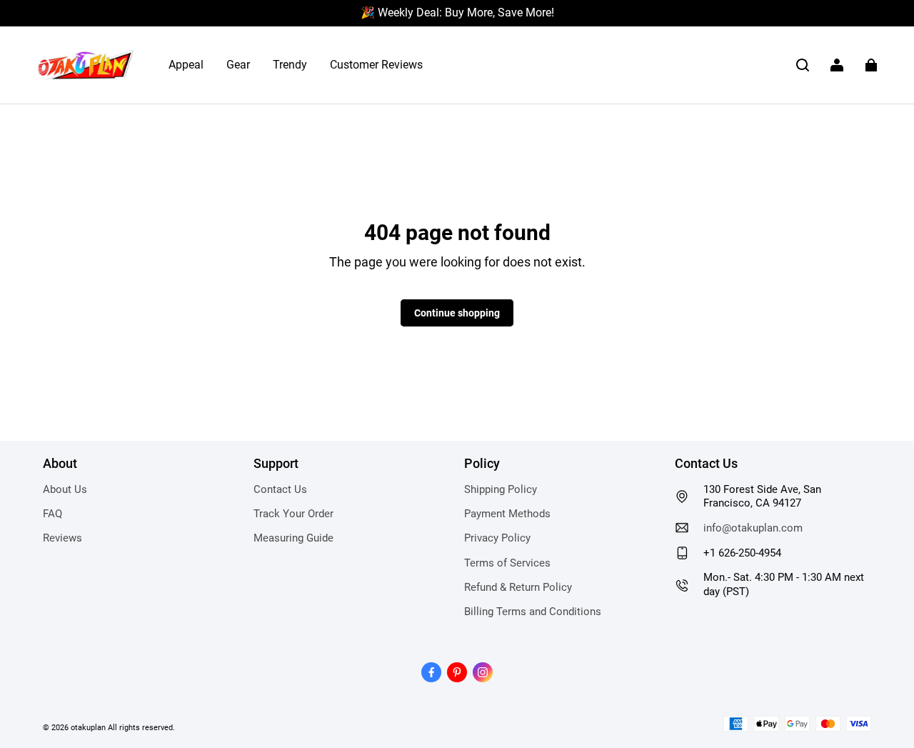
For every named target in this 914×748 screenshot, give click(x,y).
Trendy (290, 64)
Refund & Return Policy (518, 587)
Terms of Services (507, 563)
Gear (238, 64)
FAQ (52, 513)
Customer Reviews (376, 64)
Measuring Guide (293, 538)
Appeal (186, 64)
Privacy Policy (497, 538)
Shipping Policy (500, 489)
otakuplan (88, 727)
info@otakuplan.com (753, 528)
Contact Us (280, 489)
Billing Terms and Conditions (532, 611)
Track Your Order (293, 513)
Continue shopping (457, 313)
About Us (65, 489)
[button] (802, 65)
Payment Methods (507, 513)
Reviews (62, 538)
